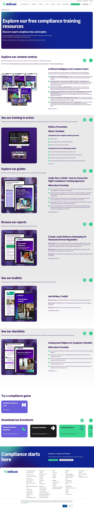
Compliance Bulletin (69, 474)
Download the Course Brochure (68, 434)
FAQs (66, 479)
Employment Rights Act (34, 64)
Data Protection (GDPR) (30, 483)
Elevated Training (68, 482)
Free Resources (68, 480)
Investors (91, 1)
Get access (50, 164)
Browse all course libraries (31, 476)
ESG (27, 488)
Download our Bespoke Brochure (10, 434)
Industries (34, 4)
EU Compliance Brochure (44, 496)
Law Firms (41, 477)
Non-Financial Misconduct (57, 64)
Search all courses (29, 474)
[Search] (90, 4)
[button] (84, 61)
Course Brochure (42, 491)
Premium (54, 477)
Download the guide (52, 212)
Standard (54, 474)
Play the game (6, 409)
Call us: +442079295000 (82, 474)
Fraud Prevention (29, 492)
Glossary (67, 483)
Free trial (85, 4)
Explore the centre (52, 108)
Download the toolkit (53, 310)
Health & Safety (29, 494)
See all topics (29, 478)
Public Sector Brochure (43, 497)
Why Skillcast (66, 4)
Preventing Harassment (30, 497)
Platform (41, 4)
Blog (66, 472)
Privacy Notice (24, 503)
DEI (27, 484)
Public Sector (42, 480)
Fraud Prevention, (44, 64)
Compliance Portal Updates (57, 487)
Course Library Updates (56, 488)
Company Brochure (43, 489)
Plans (47, 4)
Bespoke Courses (29, 472)
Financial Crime (29, 491)
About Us (67, 489)
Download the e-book (53, 258)
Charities (41, 472)
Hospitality (41, 475)
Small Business (42, 483)
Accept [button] (65, 506)
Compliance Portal (55, 482)
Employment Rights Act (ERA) (31, 486)
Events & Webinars (69, 477)
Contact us (80, 472)
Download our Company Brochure (39, 434)
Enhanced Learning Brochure (44, 494)
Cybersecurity (25, 64)
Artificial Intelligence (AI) (15, 64)
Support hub (85, 1)
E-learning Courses (25, 4)
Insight (58, 4)
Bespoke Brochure (43, 488)
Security (54, 485)
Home (2, 10)
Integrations (54, 484)
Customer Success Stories (70, 488)
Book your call (75, 4)
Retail (40, 482)
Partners (67, 492)
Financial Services (42, 474)
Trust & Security (68, 494)
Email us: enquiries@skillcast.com (83, 476)
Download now (51, 371)
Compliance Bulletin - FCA (70, 475)
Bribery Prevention (30, 480)
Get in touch (79, 1)
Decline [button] (70, 506)
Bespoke (53, 4)
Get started (54, 472)
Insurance (28, 496)
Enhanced (54, 476)
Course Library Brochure (44, 492)
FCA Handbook (29, 489)
